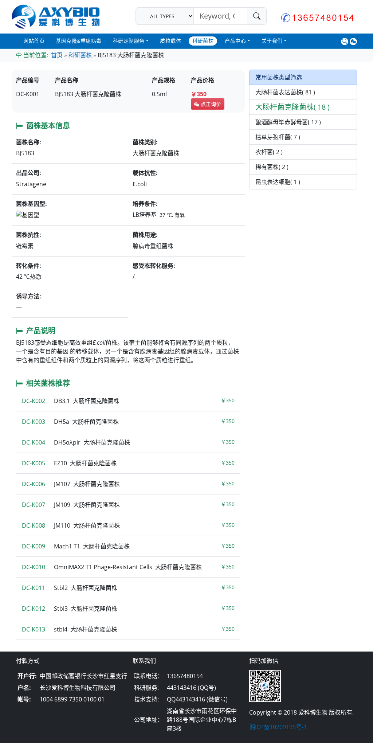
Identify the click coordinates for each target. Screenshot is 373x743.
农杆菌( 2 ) (269, 152)
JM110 (128, 525)
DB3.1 (128, 401)
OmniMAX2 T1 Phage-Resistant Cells (128, 567)
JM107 (128, 484)
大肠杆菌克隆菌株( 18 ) (292, 107)
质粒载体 (170, 41)
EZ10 (128, 463)
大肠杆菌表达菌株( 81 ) (285, 92)
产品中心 (235, 41)
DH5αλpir (128, 442)
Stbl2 (128, 588)
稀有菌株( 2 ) (271, 167)
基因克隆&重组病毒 (79, 41)
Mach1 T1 (128, 546)
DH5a (128, 422)
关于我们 (272, 41)
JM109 (128, 505)
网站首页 (33, 41)
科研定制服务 (129, 41)
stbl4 (128, 629)
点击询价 (210, 104)
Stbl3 (128, 609)
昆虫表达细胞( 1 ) (277, 182)
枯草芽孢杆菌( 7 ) (277, 137)
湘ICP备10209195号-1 (278, 727)
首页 (57, 55)
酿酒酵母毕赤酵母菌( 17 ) (288, 122)
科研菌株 (202, 41)
